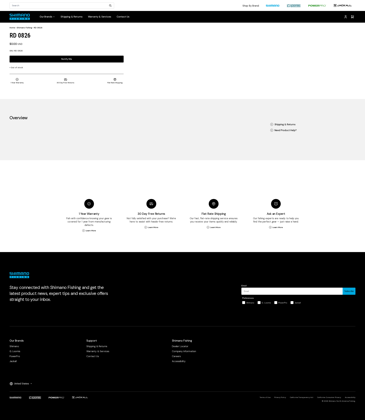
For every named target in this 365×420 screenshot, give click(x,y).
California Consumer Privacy (329, 397)
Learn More (91, 230)
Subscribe (349, 291)
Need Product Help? (285, 130)
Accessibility (350, 397)
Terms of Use (265, 397)
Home (12, 27)
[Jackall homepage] (342, 6)
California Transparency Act (301, 397)
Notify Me (66, 58)
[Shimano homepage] (272, 6)
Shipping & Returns (284, 124)
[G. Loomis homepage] (293, 6)
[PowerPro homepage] (317, 6)
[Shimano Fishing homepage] (21, 16)
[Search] (110, 6)
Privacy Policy (280, 397)
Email (244, 286)
